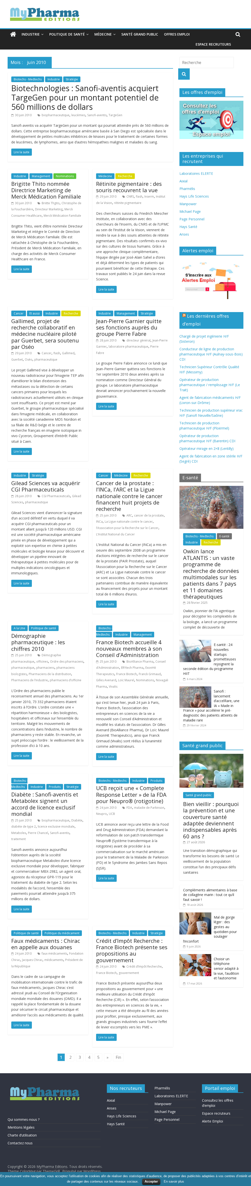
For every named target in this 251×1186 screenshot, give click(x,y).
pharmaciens (45, 668)
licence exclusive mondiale (56, 826)
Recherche (125, 176)
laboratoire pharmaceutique (128, 346)
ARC (129, 515)
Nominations (65, 176)
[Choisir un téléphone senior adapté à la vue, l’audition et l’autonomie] (195, 956)
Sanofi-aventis (97, 115)
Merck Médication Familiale (62, 216)
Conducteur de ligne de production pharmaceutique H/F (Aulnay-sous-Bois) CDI (211, 354)
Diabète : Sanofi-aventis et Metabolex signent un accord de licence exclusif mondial (44, 804)
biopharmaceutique (55, 115)
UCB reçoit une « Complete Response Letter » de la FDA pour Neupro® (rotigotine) (131, 794)
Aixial (183, 181)
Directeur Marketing (49, 209)
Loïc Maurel (126, 680)
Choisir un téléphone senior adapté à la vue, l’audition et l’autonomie (226, 968)
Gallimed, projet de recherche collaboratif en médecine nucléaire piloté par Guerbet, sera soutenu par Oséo (45, 334)
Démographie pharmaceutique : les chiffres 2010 (38, 642)
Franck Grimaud (150, 674)
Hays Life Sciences (194, 196)
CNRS (130, 196)
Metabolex (18, 833)
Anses (184, 234)
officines (42, 661)
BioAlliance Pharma (139, 661)
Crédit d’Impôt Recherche (144, 966)
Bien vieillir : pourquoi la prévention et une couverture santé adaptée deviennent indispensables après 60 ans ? (211, 820)
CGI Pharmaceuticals (56, 496)
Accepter (151, 1181)
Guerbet (17, 359)
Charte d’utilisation (22, 1135)
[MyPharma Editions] (13, 34)
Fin (118, 1057)
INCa (99, 521)
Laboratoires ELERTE (196, 173)
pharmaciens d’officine (65, 680)
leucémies (78, 115)
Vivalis (113, 686)
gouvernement (129, 973)
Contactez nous (20, 1143)
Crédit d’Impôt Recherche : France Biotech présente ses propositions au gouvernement (131, 950)
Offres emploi (177, 34)
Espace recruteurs (213, 44)
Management (41, 176)
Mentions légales (21, 1127)
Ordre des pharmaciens (66, 661)
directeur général (138, 340)
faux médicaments (54, 953)
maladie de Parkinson (149, 808)
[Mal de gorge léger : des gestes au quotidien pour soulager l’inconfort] (195, 915)
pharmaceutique (45, 359)
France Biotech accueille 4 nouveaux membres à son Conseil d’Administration (129, 648)
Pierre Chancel (38, 833)
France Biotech (126, 674)
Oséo (28, 359)
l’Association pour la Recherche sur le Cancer (127, 528)
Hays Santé (188, 226)
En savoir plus (174, 1181)
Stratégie (72, 79)
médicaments (53, 960)
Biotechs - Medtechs (28, 79)
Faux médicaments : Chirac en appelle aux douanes (45, 944)
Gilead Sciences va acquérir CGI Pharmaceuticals (45, 486)
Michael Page (190, 211)
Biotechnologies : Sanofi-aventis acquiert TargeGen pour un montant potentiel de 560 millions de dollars (85, 97)
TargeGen (115, 115)
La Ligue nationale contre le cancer (129, 521)
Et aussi (34, 313)
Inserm (149, 196)
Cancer (19, 313)
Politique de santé (67, 34)
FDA (129, 808)
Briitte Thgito (51, 203)
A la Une (19, 628)
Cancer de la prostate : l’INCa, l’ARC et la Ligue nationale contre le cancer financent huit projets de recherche (129, 496)
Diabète (76, 820)
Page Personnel (191, 219)
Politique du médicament (62, 933)
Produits (55, 787)
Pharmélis (187, 188)
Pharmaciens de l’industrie (29, 680)
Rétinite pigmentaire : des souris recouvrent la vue (129, 187)
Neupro (101, 814)
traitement (18, 839)
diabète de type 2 (23, 826)
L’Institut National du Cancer (115, 534)
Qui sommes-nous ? (23, 1119)
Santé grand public (139, 34)
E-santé (224, 536)
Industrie (31, 34)
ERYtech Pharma (132, 668)
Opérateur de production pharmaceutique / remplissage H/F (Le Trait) (209, 384)
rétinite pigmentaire (127, 203)
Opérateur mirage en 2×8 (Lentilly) (206, 448)
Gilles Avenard (106, 680)
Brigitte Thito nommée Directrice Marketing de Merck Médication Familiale (46, 190)
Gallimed (68, 353)
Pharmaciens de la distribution (50, 674)
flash (139, 196)
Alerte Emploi (212, 1121)
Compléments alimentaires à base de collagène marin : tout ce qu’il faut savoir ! (210, 895)
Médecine (103, 34)
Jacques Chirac (32, 960)
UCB (112, 814)
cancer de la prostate (149, 515)
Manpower (188, 204)
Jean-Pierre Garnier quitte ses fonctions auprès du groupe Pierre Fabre (129, 327)
